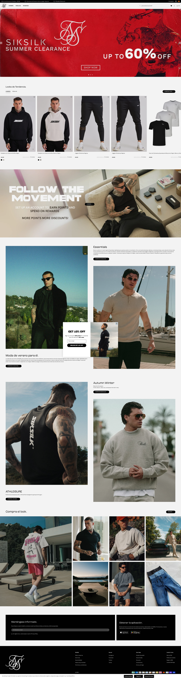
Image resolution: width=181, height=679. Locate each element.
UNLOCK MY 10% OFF (76, 345)
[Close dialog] (117, 323)
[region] (90, 676)
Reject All (138, 676)
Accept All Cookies (149, 676)
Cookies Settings (128, 676)
